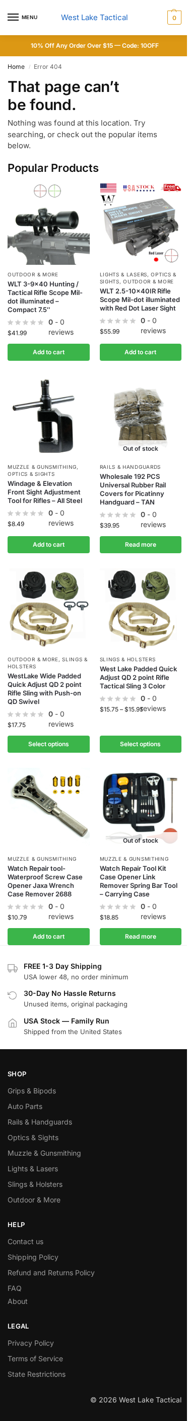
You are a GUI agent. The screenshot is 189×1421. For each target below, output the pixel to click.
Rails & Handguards (130, 467)
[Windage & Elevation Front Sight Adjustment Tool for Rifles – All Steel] (49, 417)
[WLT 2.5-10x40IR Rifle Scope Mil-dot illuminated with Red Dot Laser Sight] (141, 224)
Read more (140, 544)
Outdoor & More (33, 274)
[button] (173, 18)
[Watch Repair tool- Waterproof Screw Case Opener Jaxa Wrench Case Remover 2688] (49, 809)
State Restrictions (37, 1374)
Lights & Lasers (124, 274)
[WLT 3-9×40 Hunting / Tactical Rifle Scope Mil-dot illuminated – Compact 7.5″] (49, 224)
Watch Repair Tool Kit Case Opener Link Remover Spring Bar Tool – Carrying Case (138, 881)
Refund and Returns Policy (51, 1272)
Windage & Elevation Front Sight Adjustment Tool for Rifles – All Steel (45, 491)
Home (16, 66)
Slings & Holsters (128, 659)
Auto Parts (25, 1106)
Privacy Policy (31, 1343)
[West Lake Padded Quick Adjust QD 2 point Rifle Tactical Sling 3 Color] (141, 609)
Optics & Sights (31, 474)
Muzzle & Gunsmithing (42, 467)
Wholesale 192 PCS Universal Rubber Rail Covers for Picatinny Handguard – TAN (133, 489)
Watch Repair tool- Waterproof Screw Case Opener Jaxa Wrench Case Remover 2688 (45, 881)
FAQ (15, 1288)
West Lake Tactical (94, 17)
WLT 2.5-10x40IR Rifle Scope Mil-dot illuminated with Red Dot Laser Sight (140, 299)
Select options (48, 744)
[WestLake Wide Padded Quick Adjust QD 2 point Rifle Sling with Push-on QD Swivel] (49, 609)
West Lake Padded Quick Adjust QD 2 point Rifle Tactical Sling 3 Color (138, 677)
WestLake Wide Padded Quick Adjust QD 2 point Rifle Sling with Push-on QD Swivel (45, 688)
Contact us (25, 1241)
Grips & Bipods (32, 1090)
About (18, 1301)
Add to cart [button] (49, 352)
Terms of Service (35, 1358)
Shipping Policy (33, 1257)
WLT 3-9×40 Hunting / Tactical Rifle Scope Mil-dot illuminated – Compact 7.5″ (45, 297)
